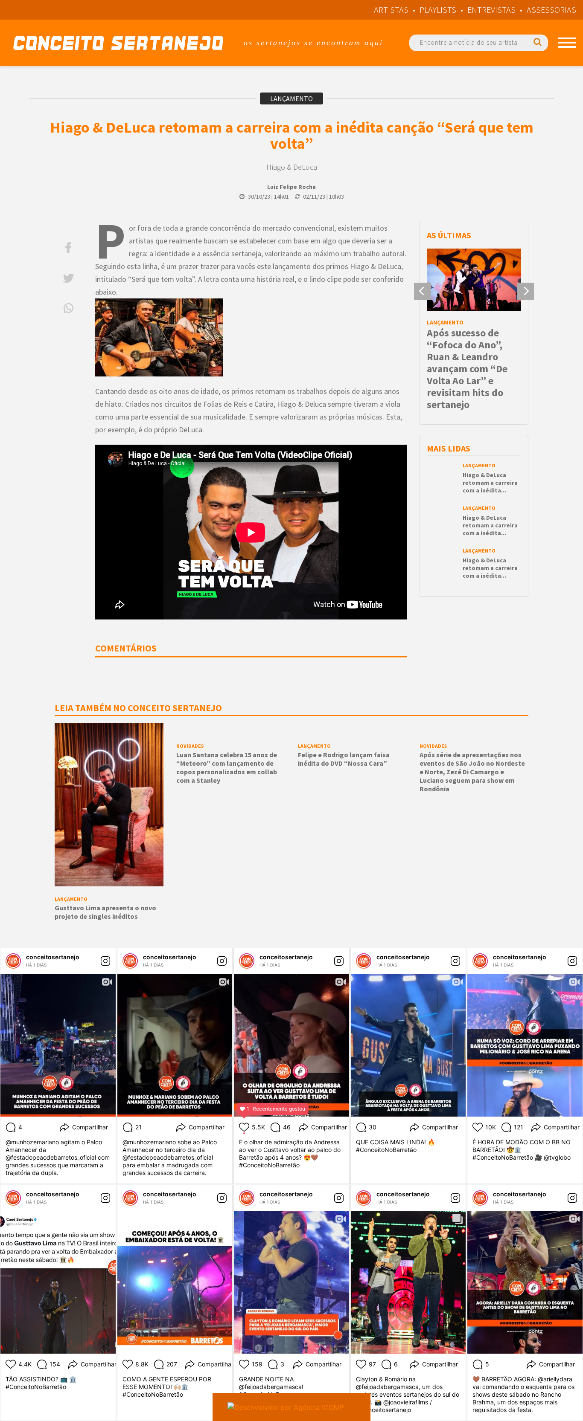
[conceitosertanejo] (13, 961)
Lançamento (291, 98)
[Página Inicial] (118, 43)
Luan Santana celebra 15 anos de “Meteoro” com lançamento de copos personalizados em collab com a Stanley (226, 767)
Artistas (391, 9)
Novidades (190, 746)
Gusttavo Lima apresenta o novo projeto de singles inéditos (105, 911)
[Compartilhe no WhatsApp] (68, 308)
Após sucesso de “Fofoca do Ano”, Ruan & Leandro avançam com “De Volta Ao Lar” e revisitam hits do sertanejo (467, 368)
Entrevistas (491, 9)
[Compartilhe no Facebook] (68, 247)
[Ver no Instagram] (105, 961)
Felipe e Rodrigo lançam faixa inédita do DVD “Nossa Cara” (344, 758)
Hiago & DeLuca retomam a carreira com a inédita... (490, 482)
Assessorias (551, 9)
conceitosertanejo (52, 957)
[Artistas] (567, 43)
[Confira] (109, 804)
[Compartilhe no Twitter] (68, 278)
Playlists (438, 9)
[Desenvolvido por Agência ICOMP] (291, 1406)
